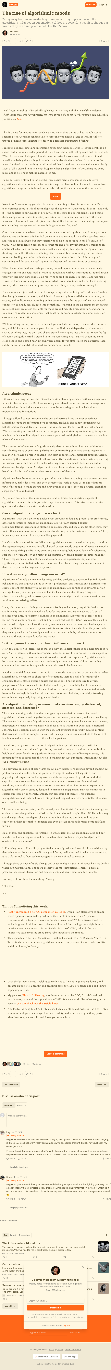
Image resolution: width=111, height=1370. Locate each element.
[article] (55, 1250)
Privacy (52, 1349)
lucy (8, 1132)
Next (99, 1084)
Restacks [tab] (21, 1105)
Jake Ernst (14, 31)
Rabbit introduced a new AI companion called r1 (36, 912)
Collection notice (73, 1349)
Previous (13, 1084)
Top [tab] (5, 1235)
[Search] (106, 1235)
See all (8, 1306)
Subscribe (90, 4)
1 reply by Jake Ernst (19, 1167)
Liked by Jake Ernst (17, 1135)
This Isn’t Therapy (33, 995)
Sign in (103, 4)
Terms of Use (69, 1314)
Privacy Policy (77, 1317)
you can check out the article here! (37, 1004)
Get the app (70, 1356)
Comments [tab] (9, 1105)
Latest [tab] (13, 1235)
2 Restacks (36, 1064)
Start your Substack (48, 1356)
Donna (9, 1177)
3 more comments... (9, 1220)
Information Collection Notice (54, 1317)
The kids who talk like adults (21, 1243)
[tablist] (14, 1105)
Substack (41, 1363)
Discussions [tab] (24, 1235)
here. (19, 119)
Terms (60, 1349)
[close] (83, 1267)
